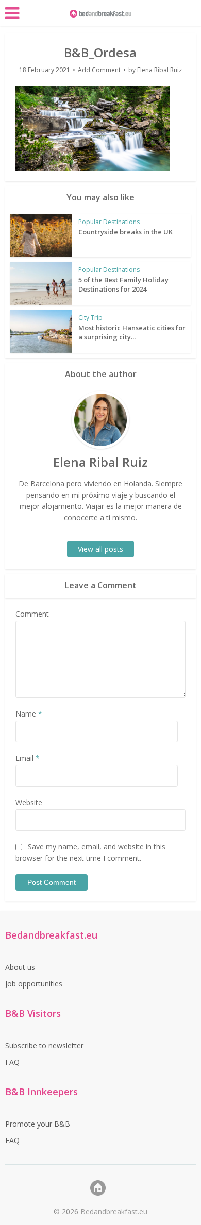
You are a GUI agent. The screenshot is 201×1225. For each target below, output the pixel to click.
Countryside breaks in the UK (125, 231)
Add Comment (99, 70)
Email (27, 758)
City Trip (90, 317)
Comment (32, 614)
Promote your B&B (37, 1124)
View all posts (100, 549)
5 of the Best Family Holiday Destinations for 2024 (123, 284)
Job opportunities (33, 984)
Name (28, 714)
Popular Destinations (109, 221)
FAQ (12, 1062)
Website (28, 802)
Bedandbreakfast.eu (113, 1211)
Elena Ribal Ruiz (159, 70)
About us (20, 967)
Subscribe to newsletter (44, 1045)
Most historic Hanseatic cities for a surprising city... (132, 332)
